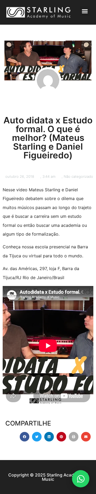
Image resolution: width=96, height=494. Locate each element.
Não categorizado (78, 176)
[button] (85, 11)
